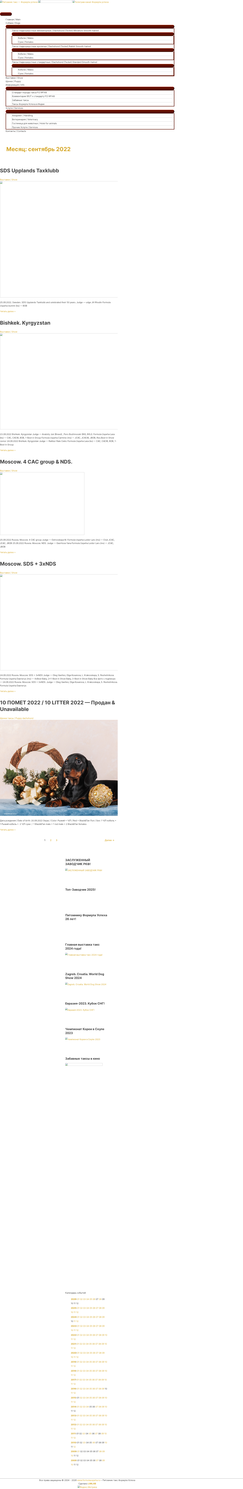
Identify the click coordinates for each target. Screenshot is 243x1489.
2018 (73, 1370)
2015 (73, 1397)
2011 (73, 1433)
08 (100, 1299)
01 (78, 1299)
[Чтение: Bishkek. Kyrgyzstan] (72, 428)
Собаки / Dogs (13, 23)
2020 (73, 1353)
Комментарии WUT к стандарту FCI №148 (33, 96)
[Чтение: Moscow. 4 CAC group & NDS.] (42, 534)
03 (84, 1299)
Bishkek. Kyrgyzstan (25, 323)
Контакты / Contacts (16, 131)
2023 (73, 1326)
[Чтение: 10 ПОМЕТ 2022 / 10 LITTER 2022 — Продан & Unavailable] (72, 815)
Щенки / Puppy (13, 81)
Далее (109, 840)
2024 (73, 1317)
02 (81, 1299)
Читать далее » (7, 311)
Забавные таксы (20, 100)
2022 (73, 1335)
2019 (73, 1361)
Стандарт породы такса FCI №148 (29, 92)
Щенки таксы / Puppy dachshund (16, 718)
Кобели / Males (25, 38)
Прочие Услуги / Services (25, 127)
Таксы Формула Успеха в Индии (28, 104)
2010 (73, 1442)
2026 (73, 1299)
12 (77, 1312)
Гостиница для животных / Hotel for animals (34, 123)
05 (91, 1299)
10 (72, 1312)
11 (75, 1312)
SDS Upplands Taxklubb (29, 170)
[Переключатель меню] (90, 26)
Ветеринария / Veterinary (25, 119)
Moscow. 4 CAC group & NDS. (36, 462)
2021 (73, 1344)
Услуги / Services (14, 108)
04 (87, 1299)
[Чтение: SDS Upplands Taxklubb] (72, 296)
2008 (73, 1460)
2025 (73, 1308)
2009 (73, 1451)
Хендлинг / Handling (22, 115)
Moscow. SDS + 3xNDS (28, 564)
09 (103, 1308)
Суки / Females (25, 42)
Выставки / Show (14, 77)
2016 (73, 1388)
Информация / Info (15, 85)
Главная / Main (13, 19)
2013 (73, 1415)
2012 (73, 1424)
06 (94, 1299)
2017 (73, 1379)
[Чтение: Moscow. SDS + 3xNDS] (72, 669)
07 (97, 1308)
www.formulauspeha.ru (88, 1480)
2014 (73, 1406)
